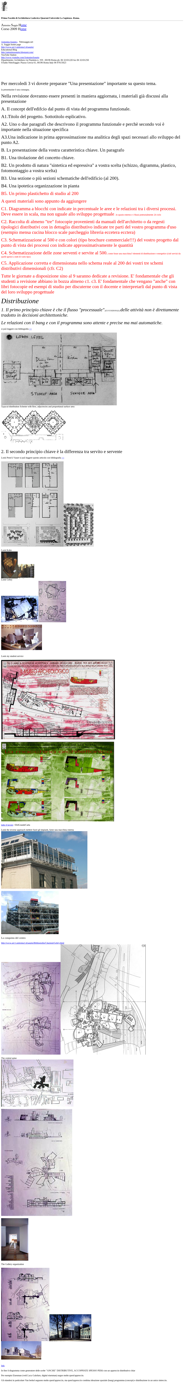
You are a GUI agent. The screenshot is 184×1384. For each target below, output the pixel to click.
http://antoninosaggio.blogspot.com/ (17, 52)
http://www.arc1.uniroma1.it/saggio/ (17, 47)
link (3, 1365)
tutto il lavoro (7, 825)
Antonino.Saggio (9, 42)
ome (24, 25)
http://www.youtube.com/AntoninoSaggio (20, 57)
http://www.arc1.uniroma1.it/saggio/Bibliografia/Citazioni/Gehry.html (32, 943)
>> (30, 329)
